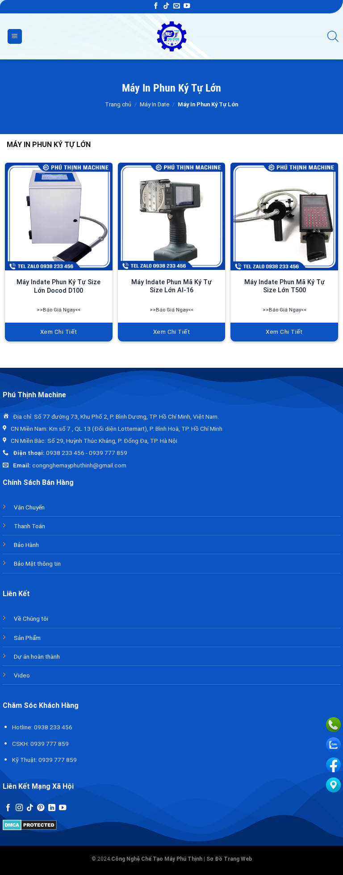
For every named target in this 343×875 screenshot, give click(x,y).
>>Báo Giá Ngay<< (58, 310)
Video (22, 675)
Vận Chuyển (29, 507)
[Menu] (15, 36)
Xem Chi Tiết (58, 331)
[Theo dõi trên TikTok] (166, 6)
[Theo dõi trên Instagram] (19, 808)
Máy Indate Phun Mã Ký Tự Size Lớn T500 (284, 286)
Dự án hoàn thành (37, 656)
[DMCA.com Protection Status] (30, 824)
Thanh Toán (29, 526)
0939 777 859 (108, 452)
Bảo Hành (26, 544)
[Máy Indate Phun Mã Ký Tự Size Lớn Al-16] (172, 216)
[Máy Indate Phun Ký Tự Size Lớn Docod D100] (59, 216)
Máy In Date (154, 104)
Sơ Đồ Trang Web (229, 859)
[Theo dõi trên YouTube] (187, 6)
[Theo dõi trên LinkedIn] (51, 808)
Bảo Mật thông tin (37, 563)
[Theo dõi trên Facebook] (156, 6)
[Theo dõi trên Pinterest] (40, 808)
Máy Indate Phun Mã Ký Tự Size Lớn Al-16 (171, 286)
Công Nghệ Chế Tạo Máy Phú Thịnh (156, 859)
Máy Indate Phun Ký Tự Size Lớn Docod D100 (58, 286)
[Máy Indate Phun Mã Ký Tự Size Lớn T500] (284, 216)
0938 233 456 (65, 452)
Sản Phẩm (27, 637)
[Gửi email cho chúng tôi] (176, 6)
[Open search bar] (333, 36)
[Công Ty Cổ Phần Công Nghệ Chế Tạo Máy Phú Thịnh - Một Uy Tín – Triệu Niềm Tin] (171, 36)
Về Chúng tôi (31, 618)
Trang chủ (118, 104)
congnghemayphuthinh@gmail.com (79, 465)
